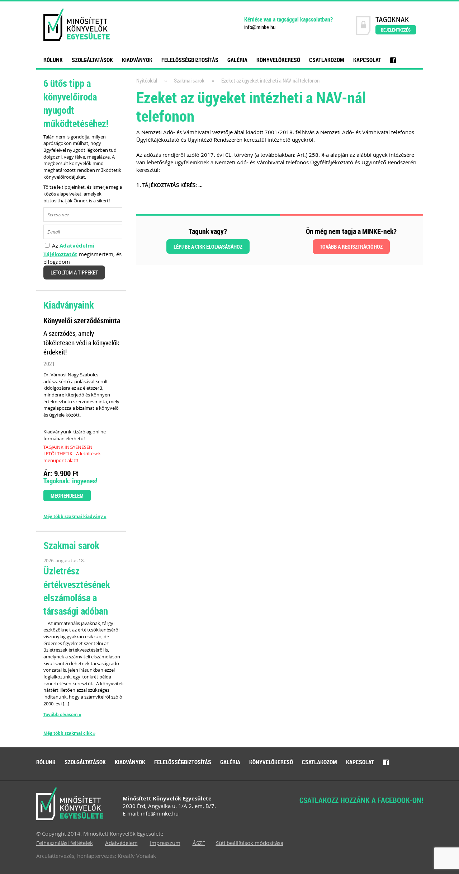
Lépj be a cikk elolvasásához (208, 246)
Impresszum (165, 842)
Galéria (237, 60)
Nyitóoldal (146, 80)
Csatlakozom (326, 60)
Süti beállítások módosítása (249, 842)
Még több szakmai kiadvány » (75, 517)
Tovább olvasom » (62, 714)
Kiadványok (137, 60)
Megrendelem (67, 495)
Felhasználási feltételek (64, 842)
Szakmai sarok (189, 80)
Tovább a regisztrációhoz (351, 246)
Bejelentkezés (396, 30)
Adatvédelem (121, 842)
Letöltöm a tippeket (74, 272)
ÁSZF (199, 842)
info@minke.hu (259, 27)
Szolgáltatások (92, 60)
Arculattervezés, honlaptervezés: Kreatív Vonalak (96, 855)
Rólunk (53, 60)
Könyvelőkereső (278, 60)
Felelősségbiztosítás (189, 60)
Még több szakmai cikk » (69, 733)
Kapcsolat (367, 60)
